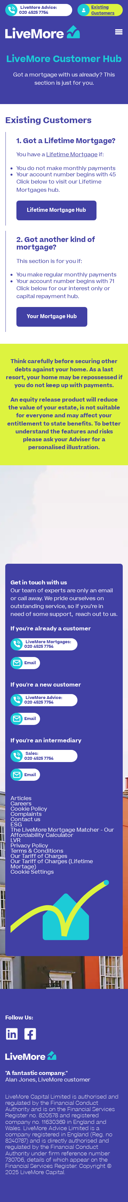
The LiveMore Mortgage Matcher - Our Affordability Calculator (62, 832)
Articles (21, 798)
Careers (21, 803)
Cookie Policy (29, 809)
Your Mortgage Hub (52, 316)
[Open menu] (119, 32)
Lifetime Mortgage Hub (56, 210)
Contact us (25, 819)
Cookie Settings (32, 872)
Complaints (26, 814)
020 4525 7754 (33, 12)
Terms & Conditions (37, 851)
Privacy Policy (29, 845)
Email (30, 663)
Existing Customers (103, 10)
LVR (15, 840)
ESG (16, 824)
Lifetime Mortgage (71, 155)
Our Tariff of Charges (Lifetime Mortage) (52, 864)
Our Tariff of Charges (39, 856)
